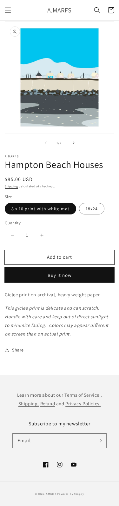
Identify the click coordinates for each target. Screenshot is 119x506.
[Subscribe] (99, 441)
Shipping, (28, 404)
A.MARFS (51, 493)
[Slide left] (46, 143)
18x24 (92, 209)
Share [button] (18, 350)
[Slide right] (74, 143)
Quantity (13, 223)
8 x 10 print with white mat (40, 209)
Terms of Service (82, 395)
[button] (8, 10)
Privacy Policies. (83, 404)
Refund (47, 404)
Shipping (11, 186)
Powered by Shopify (70, 493)
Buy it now (60, 275)
